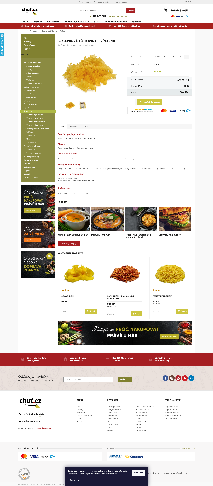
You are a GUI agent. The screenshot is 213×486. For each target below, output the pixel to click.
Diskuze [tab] (85, 126)
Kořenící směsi (30, 90)
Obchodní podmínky (172, 412)
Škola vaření (81, 412)
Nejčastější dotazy (103, 2)
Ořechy (27, 163)
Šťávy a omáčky (33, 73)
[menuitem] (25, 22)
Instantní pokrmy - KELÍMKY (36, 129)
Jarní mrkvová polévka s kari (73, 235)
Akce (26, 38)
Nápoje (27, 170)
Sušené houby (30, 94)
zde (115, 473)
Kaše (28, 139)
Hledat (131, 10)
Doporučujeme (30, 45)
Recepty (80, 409)
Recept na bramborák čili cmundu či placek (138, 236)
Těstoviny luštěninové (35, 122)
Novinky (27, 42)
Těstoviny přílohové (34, 115)
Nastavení (74, 480)
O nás (79, 418)
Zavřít (140, 120)
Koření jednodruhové (33, 87)
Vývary (29, 69)
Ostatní (27, 174)
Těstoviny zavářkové (35, 118)
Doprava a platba (171, 409)
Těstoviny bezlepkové (35, 125)
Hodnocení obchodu (122, 2)
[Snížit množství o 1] (136, 103)
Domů (79, 406)
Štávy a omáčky (30, 104)
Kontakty (80, 421)
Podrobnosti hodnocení (86, 45)
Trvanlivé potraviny (32, 63)
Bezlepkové (31, 143)
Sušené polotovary (34, 83)
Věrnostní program (85, 2)
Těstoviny (30, 80)
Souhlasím (138, 472)
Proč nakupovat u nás (84, 415)
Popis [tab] (62, 126)
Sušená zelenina (33, 66)
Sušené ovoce (29, 167)
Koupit (92, 311)
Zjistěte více (186, 448)
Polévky (29, 76)
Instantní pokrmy (33, 153)
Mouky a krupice (31, 160)
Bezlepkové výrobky (32, 146)
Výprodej (28, 49)
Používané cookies (171, 418)
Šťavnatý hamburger (170, 235)
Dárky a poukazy (31, 177)
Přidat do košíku (152, 102)
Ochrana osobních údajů (173, 415)
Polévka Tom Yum (100, 235)
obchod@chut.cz (31, 421)
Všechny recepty (68, 244)
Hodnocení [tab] (73, 126)
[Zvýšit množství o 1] (136, 100)
